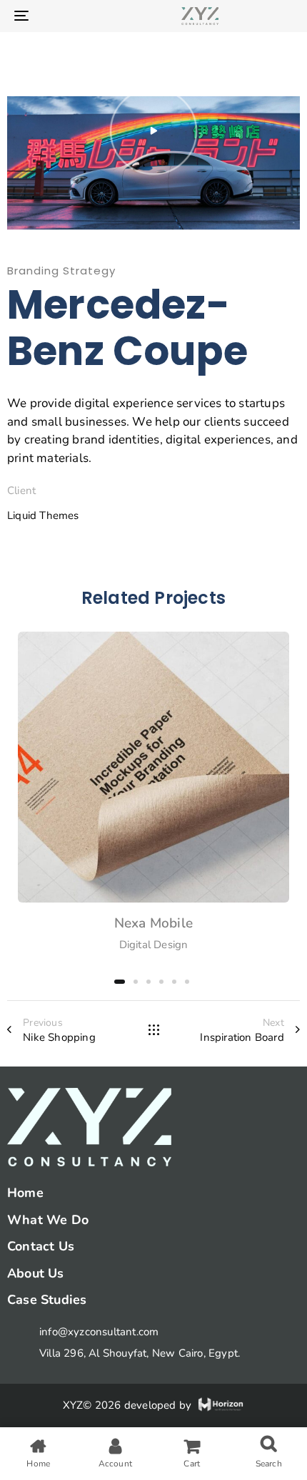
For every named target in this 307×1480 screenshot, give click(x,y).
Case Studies (46, 1300)
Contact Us (40, 1246)
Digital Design (153, 944)
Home (25, 1193)
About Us (35, 1273)
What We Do (48, 1220)
